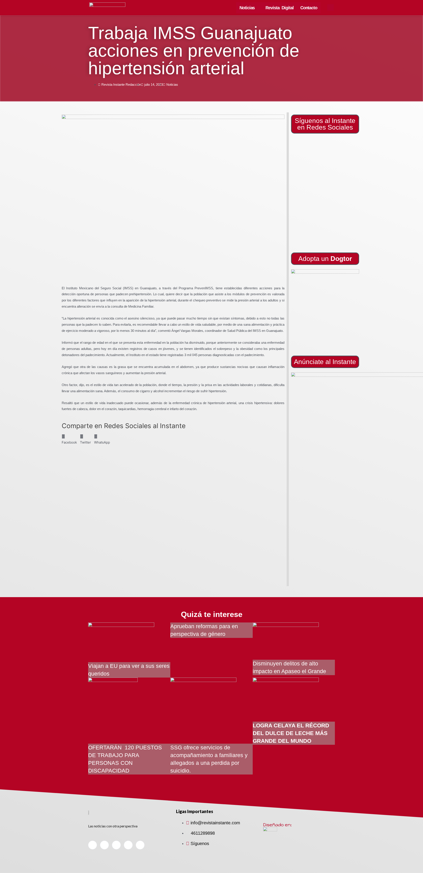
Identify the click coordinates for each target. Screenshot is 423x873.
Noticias (247, 7)
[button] (325, 310)
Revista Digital (279, 7)
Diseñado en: (277, 824)
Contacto (308, 7)
